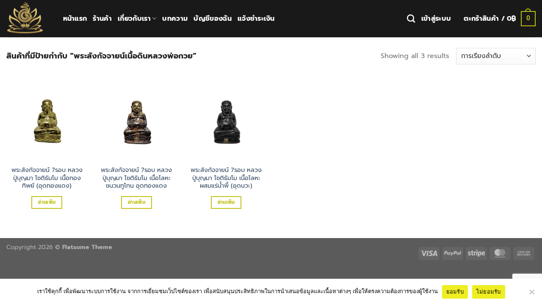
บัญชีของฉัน (213, 19)
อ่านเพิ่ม (46, 202)
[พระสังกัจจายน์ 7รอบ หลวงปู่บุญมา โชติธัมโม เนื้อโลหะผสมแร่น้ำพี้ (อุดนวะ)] (226, 120)
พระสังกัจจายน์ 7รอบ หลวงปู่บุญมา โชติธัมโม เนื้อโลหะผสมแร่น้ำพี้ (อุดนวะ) (226, 178)
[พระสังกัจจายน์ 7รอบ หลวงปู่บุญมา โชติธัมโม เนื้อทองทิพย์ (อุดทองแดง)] (47, 120)
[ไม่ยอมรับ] (531, 294)
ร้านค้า (102, 19)
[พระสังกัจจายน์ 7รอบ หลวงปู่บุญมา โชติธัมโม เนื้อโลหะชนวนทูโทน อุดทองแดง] (136, 120)
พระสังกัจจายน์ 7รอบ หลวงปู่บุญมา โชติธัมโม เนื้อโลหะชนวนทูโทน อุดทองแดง (136, 178)
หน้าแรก (75, 19)
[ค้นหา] (411, 18)
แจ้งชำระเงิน (256, 19)
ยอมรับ (455, 291)
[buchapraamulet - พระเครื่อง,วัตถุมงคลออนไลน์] (25, 18)
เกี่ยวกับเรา (134, 19)
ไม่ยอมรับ (488, 291)
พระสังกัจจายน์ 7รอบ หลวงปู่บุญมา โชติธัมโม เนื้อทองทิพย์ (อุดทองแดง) (47, 178)
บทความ (175, 19)
